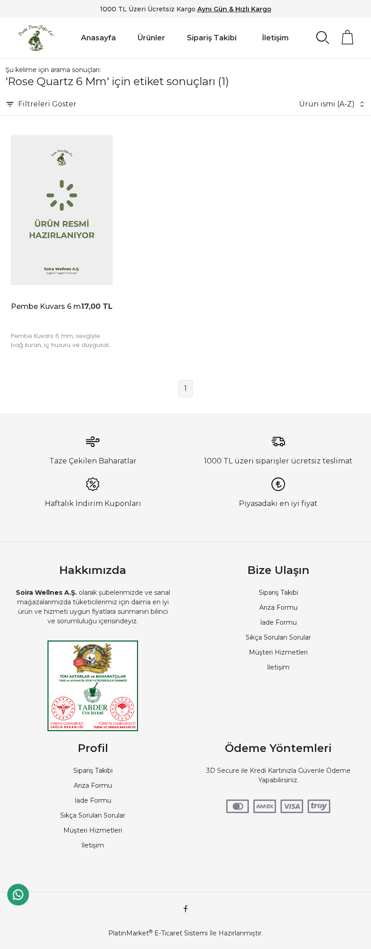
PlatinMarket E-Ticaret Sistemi (158, 933)
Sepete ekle (31, 321)
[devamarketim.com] (36, 38)
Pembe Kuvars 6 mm (50, 306)
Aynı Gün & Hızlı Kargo (234, 9)
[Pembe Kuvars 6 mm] (62, 210)
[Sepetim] (347, 37)
